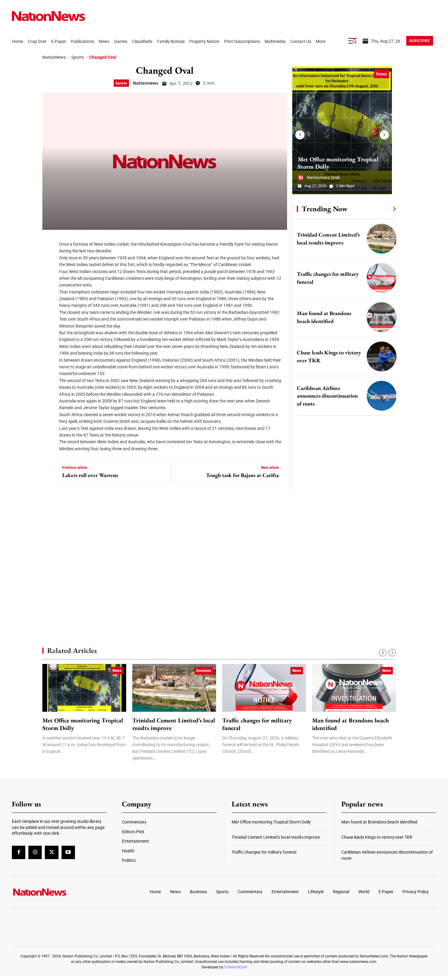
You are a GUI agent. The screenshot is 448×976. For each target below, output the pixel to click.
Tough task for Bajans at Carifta (242, 475)
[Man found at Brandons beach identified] (381, 317)
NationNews (54, 57)
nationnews (145, 83)
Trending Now (324, 208)
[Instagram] (35, 852)
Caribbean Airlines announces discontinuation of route (327, 395)
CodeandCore (235, 967)
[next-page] (384, 134)
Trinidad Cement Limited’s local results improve (173, 724)
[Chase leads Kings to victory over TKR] (381, 356)
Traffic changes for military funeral (257, 724)
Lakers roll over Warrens (90, 475)
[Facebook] (49, 240)
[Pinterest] (49, 277)
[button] (352, 41)
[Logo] (61, 892)
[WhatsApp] (49, 295)
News (381, 74)
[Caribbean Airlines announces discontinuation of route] (381, 396)
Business (203, 671)
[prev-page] (299, 134)
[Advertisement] (344, 575)
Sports (77, 57)
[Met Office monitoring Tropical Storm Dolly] (342, 130)
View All (383, 208)
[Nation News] (48, 16)
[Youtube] (68, 852)
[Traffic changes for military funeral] (381, 278)
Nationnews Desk (323, 177)
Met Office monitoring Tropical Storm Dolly (338, 162)
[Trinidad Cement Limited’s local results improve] (381, 239)
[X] (49, 259)
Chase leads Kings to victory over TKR (376, 837)
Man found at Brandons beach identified (350, 724)
